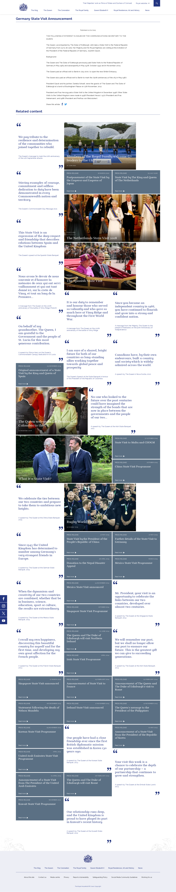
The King (34, 10)
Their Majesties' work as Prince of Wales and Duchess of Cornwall (107, 3)
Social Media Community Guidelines (124, 877)
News (147, 10)
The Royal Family (82, 10)
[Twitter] (65, 104)
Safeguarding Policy (100, 877)
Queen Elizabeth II (101, 10)
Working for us (146, 877)
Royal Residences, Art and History (126, 10)
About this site (29, 877)
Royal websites (141, 3)
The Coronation (64, 10)
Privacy (66, 877)
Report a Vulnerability (81, 877)
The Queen (47, 10)
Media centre (55, 877)
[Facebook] (62, 104)
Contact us (42, 877)
